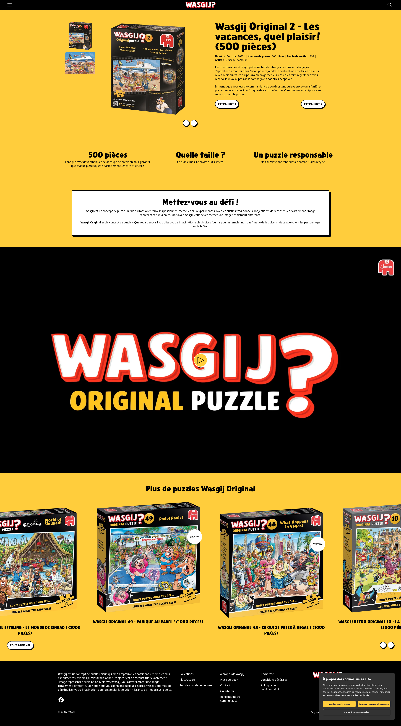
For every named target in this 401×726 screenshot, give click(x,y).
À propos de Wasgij (232, 674)
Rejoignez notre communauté (230, 698)
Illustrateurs (187, 679)
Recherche (267, 674)
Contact (225, 685)
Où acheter (227, 691)
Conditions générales (274, 679)
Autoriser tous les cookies (339, 704)
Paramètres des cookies (356, 712)
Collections (186, 674)
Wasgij (71, 711)
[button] (389, 4)
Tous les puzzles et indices (196, 685)
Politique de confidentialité (270, 687)
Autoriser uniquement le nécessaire (374, 704)
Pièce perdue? (229, 679)
